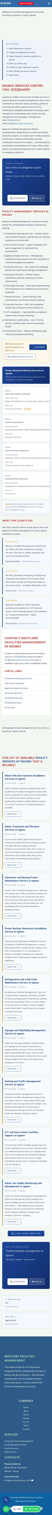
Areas (26, 1425)
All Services (10, 707)
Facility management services (22, 52)
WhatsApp (33, 1509)
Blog (26, 1411)
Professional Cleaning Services (18, 678)
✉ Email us (37, 198)
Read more (11, 814)
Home (26, 1407)
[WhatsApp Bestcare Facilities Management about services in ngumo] (6, 1509)
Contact (26, 1429)
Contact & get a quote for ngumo (23, 67)
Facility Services (11, 1448)
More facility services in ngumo (22, 71)
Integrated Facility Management (18, 1441)
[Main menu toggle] (49, 3)
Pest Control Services (14, 683)
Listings (26, 1418)
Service (26, 1422)
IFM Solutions (10, 1452)
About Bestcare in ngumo (20, 48)
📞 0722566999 (17, 198)
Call (19, 1509)
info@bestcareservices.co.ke (20, 123)
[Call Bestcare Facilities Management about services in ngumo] (6, 1499)
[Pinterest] (41, 1508)
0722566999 (20, 89)
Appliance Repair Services (16, 688)
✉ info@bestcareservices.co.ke (20, 357)
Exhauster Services (13, 693)
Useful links (14, 75)
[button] (26, 3)
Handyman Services (14, 698)
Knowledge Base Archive (15, 1445)
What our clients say (18, 63)
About (26, 1415)
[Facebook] (10, 1508)
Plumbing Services (13, 703)
